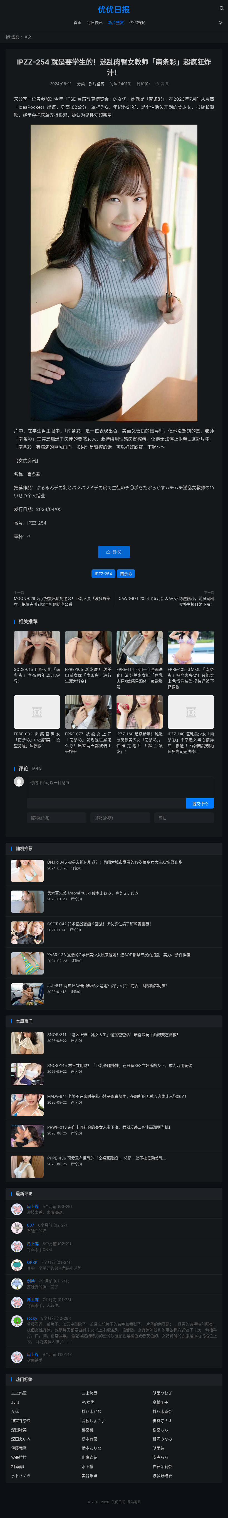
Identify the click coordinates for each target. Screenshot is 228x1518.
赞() (162, 83)
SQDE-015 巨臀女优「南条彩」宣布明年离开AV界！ (37, 675)
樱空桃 (87, 1429)
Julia (15, 1402)
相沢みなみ (162, 1439)
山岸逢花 (89, 1457)
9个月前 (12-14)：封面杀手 (51, 1357)
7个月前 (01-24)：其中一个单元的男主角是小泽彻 (54, 1265)
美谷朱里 (89, 1475)
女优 (15, 1411)
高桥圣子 (160, 1402)
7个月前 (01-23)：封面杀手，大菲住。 (51, 1302)
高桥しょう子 (93, 1420)
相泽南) (17, 1466)
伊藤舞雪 (19, 1448)
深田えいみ (21, 1439)
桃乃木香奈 (162, 1411)
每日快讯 (95, 22)
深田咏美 (19, 1429)
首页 (77, 22)
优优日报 (114, 10)
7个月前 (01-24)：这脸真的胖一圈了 (49, 1284)
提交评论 (200, 803)
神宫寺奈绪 (21, 1420)
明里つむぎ (162, 1393)
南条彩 (126, 573)
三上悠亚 (19, 1393)
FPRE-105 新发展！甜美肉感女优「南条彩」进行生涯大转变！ (88, 675)
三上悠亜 (89, 1393)
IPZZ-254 (103, 573)
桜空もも (160, 1429)
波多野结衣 (162, 1475)
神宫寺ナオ (162, 1420)
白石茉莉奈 (162, 1466)
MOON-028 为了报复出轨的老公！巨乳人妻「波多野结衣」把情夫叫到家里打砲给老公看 (62, 601)
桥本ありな (91, 1448)
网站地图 (134, 1502)
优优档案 (137, 22)
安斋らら (160, 1457)
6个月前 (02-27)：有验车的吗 (49, 1228)
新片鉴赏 (116, 22)
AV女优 (88, 1402)
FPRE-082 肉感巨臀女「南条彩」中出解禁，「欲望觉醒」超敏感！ (37, 739)
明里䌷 (158, 1448)
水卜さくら (21, 1475)
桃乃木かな (91, 1411)
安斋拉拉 (19, 1457)
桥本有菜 (89, 1439)
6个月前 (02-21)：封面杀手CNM (51, 1246)
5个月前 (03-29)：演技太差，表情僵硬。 (51, 1209)
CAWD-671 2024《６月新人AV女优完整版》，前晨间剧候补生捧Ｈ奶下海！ (166, 601)
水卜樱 (87, 1466)
